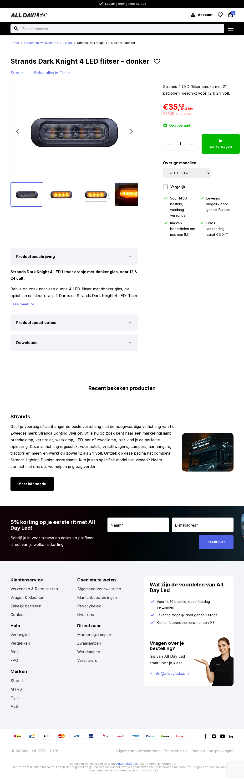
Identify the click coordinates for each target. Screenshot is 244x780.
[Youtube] (222, 736)
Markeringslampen (94, 634)
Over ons (85, 614)
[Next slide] (131, 131)
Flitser (67, 43)
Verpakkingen (221, 751)
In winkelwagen (220, 144)
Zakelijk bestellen (25, 606)
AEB (14, 706)
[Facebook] (205, 736)
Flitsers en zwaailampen (41, 43)
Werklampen (88, 651)
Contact (17, 614)
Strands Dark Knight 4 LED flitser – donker (106, 43)
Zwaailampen (89, 643)
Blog (14, 651)
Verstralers (87, 660)
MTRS (16, 689)
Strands (17, 72)
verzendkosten (126, 763)
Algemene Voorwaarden (99, 588)
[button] (157, 63)
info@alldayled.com (171, 673)
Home (14, 43)
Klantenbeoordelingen (97, 597)
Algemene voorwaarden (138, 751)
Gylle (15, 697)
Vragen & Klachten (27, 597)
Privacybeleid (89, 606)
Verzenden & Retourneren (34, 588)
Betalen (198, 751)
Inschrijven (216, 542)
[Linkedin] (231, 736)
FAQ (14, 660)
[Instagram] (214, 736)
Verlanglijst (20, 634)
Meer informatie (32, 484)
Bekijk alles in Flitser (52, 72)
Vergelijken (20, 643)
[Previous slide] (17, 131)
